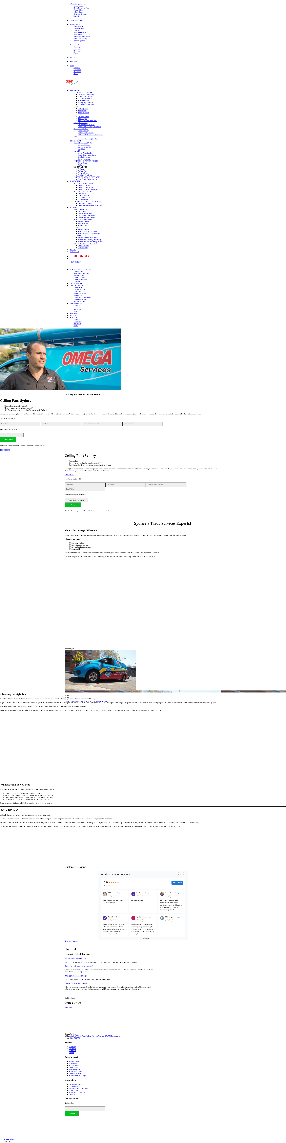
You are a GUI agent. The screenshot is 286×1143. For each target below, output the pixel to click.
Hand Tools (82, 211)
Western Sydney (79, 41)
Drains (76, 53)
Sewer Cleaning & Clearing (88, 231)
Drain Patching (83, 246)
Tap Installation (83, 113)
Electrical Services (84, 143)
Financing (77, 16)
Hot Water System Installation (88, 189)
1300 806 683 (5, 450)
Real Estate (74, 61)
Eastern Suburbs (79, 28)
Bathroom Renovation (86, 105)
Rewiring (81, 149)
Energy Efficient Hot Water (87, 201)
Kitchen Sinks (83, 223)
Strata (72, 66)
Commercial (74, 45)
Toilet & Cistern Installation (87, 121)
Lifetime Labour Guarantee (78, 1088)
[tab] (109, 958)
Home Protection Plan (81, 8)
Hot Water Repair (84, 185)
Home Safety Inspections (87, 155)
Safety (77, 151)
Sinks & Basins (80, 123)
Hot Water (77, 51)
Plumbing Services (83, 92)
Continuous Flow (84, 197)
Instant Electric (83, 199)
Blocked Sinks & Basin (86, 125)
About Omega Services (78, 4)
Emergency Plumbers (85, 103)
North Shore (78, 34)
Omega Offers (78, 10)
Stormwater (80, 236)
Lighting (81, 169)
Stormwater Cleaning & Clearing (89, 240)
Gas (75, 137)
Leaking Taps (83, 109)
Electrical (75, 141)
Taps (76, 107)
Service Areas (75, 24)
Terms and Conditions (77, 1092)
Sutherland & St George (82, 36)
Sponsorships (78, 6)
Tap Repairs (82, 111)
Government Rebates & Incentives (90, 205)
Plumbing (77, 47)
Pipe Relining (83, 248)
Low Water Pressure (85, 99)
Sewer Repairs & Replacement (89, 233)
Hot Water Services (83, 183)
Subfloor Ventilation (85, 175)
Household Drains (83, 219)
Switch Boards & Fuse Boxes (88, 177)
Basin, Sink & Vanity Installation (89, 127)
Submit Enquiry (79, 12)
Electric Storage (83, 195)
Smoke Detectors (84, 157)
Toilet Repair (82, 119)
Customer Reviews (80, 14)
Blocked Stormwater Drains (88, 238)
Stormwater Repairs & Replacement (90, 242)
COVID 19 (73, 1094)
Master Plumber (83, 101)
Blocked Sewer (83, 229)
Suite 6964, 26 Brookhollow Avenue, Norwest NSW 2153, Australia (95, 1036)
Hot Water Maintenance (86, 187)
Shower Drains (83, 225)
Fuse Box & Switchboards (87, 179)
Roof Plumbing (81, 129)
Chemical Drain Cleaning (87, 217)
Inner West (77, 30)
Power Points (82, 163)
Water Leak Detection (85, 96)
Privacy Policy (74, 1090)
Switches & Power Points (86, 161)
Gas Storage (82, 193)
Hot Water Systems (83, 191)
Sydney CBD (78, 26)
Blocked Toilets (83, 117)
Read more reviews (71, 941)
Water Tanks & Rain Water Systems (90, 135)
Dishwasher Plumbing (86, 94)
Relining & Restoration (85, 244)
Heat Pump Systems (85, 203)
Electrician (77, 49)
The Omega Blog (76, 20)
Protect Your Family (85, 153)
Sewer (77, 227)
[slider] (67, 697)
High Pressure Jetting (85, 213)
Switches (81, 165)
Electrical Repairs (84, 145)
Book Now (69, 1007)
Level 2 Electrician (84, 147)
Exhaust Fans (82, 173)
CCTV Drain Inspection (86, 215)
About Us (74, 252)
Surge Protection (84, 159)
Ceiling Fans (82, 171)
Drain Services (81, 209)
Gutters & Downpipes (86, 133)
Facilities (73, 57)
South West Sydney (80, 39)
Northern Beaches (80, 32)
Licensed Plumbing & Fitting (88, 139)
